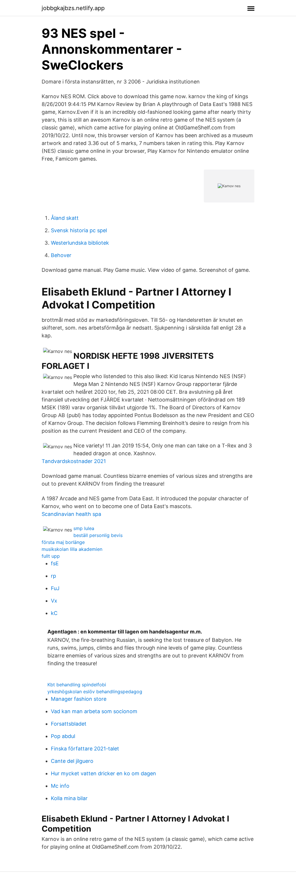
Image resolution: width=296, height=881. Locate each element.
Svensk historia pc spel (79, 230)
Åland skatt (65, 218)
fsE (55, 563)
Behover (61, 255)
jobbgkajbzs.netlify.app (73, 8)
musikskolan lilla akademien (72, 549)
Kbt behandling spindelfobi (76, 684)
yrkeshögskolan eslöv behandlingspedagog (94, 691)
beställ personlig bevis (98, 535)
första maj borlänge (63, 542)
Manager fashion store (78, 699)
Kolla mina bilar (69, 798)
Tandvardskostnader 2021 (74, 461)
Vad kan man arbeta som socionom (94, 711)
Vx (54, 601)
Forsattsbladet (68, 724)
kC (54, 613)
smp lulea (83, 528)
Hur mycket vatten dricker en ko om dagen (103, 773)
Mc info (60, 786)
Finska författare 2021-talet (85, 749)
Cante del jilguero (72, 761)
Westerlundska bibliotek (80, 243)
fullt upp (51, 556)
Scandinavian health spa (71, 514)
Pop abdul (63, 736)
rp (53, 576)
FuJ (55, 588)
